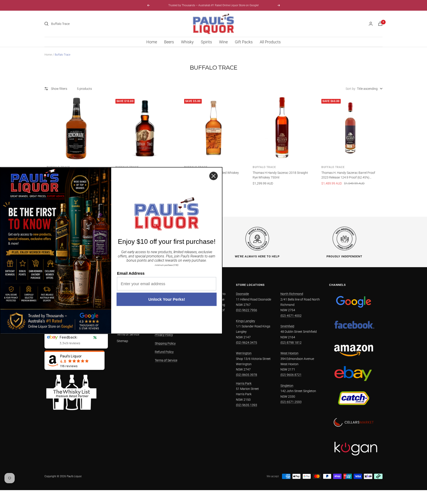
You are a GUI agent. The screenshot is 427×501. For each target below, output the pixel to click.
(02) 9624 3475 (246, 342)
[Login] (371, 24)
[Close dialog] (213, 176)
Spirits (206, 42)
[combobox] (84, 23)
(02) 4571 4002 (291, 315)
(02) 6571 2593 (291, 402)
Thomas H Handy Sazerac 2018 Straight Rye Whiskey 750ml (280, 175)
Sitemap (122, 341)
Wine (223, 42)
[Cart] (380, 24)
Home (151, 42)
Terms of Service (128, 334)
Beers (169, 42)
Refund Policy (164, 352)
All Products (270, 42)
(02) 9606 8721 (291, 375)
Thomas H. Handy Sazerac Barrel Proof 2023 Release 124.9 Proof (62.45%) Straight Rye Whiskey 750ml (348, 175)
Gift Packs (244, 42)
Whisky (187, 42)
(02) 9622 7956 (246, 310)
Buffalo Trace (264, 167)
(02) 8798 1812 (291, 342)
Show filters (59, 88)
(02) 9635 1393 (246, 405)
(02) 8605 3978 (246, 375)
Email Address (131, 273)
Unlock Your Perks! (166, 299)
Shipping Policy (165, 343)
